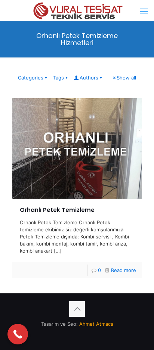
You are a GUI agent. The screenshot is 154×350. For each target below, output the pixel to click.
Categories (30, 78)
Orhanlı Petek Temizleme (57, 210)
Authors (89, 78)
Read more (123, 270)
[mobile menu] (144, 11)
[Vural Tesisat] (77, 9)
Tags (58, 78)
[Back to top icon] (77, 309)
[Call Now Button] (17, 334)
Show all (126, 78)
